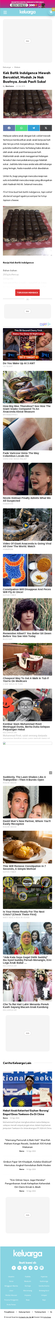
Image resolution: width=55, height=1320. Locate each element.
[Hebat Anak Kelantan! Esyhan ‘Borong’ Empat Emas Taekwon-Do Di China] (27, 1089)
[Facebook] (14, 1268)
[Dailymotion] (42, 1268)
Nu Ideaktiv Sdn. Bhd (25, 1317)
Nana (5, 1118)
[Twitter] (25, 1268)
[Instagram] (19, 1268)
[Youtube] (36, 1268)
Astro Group (47, 1317)
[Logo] (27, 12)
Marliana (10, 86)
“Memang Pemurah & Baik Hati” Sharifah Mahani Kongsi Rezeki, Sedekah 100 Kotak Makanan (27, 1143)
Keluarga (7, 67)
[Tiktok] (30, 1268)
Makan (17, 67)
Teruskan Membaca (27, 292)
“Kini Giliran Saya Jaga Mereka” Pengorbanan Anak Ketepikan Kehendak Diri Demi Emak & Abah (27, 1183)
